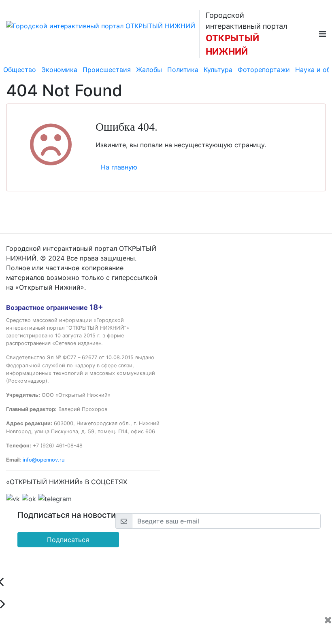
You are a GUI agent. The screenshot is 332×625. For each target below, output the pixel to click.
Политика (182, 70)
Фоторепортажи (264, 70)
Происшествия (107, 70)
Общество (19, 70)
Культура (218, 70)
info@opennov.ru (43, 460)
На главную (119, 167)
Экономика (59, 70)
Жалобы (149, 70)
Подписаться (68, 540)
